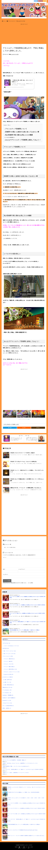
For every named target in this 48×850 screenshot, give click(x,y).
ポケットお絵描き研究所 (8, 705)
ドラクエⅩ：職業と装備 (9, 666)
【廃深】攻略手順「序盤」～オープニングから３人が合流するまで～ (16, 766)
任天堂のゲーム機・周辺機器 (8, 697)
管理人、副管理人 (6, 708)
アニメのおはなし (6, 692)
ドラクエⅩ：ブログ (8, 663)
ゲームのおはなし (6, 690)
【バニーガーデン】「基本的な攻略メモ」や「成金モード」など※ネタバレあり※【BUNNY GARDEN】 (23, 769)
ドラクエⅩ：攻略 (8, 661)
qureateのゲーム (6, 700)
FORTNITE (5, 648)
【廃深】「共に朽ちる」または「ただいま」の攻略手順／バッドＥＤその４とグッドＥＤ (20, 763)
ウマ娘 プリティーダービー (9, 650)
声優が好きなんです (7, 687)
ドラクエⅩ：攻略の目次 (9, 658)
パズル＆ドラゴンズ (7, 703)
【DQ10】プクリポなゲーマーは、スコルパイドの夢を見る (23, 461)
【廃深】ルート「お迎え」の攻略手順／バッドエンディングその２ (15, 772)
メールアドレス (21, 569)
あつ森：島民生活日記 (9, 684)
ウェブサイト (5, 574)
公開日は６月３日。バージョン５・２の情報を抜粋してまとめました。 (26, 487)
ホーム (4, 21)
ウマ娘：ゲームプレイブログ (8, 653)
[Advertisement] (24, 33)
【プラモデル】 (6, 643)
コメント (4, 557)
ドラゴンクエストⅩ (11, 21)
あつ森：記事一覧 (8, 679)
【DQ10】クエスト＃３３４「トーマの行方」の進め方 (22, 452)
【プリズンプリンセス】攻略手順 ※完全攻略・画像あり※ (14, 760)
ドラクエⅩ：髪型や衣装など (10, 669)
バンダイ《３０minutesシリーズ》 (11, 645)
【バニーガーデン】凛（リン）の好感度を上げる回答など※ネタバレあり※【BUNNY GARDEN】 (27, 604)
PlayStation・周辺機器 (7, 695)
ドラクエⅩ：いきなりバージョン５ (11, 671)
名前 (4, 569)
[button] (5, 414)
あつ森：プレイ (7, 682)
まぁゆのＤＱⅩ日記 (21, 21)
